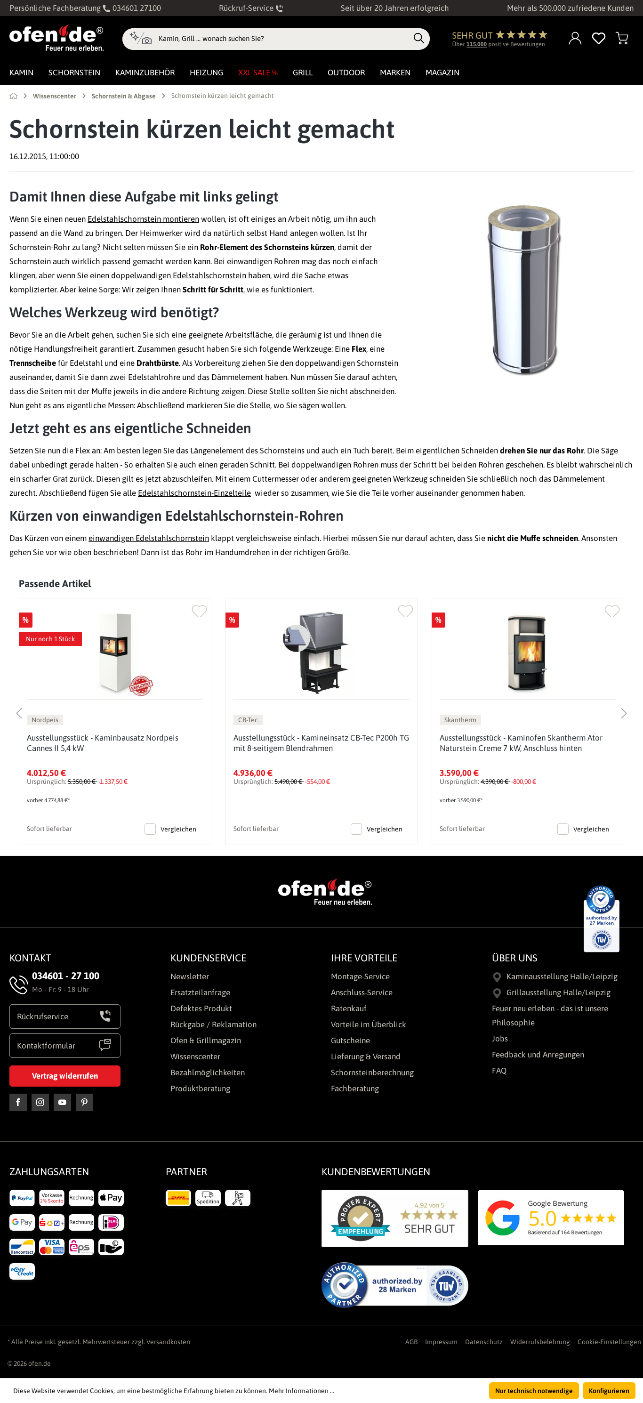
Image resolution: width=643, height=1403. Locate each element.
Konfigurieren (609, 1391)
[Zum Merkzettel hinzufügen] (199, 609)
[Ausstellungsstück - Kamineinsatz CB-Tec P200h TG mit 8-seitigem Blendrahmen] (321, 653)
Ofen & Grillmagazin (205, 1040)
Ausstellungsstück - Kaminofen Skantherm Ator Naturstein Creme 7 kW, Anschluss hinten (521, 743)
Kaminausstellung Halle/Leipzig (562, 976)
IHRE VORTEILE (364, 957)
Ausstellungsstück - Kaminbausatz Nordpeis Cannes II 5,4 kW (102, 743)
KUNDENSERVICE (208, 957)
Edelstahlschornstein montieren (143, 219)
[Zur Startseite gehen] (56, 37)
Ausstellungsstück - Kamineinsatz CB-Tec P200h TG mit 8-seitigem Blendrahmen (321, 743)
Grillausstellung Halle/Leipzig (558, 992)
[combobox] (284, 38)
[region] (321, 711)
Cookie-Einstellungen (609, 1342)
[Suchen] (419, 38)
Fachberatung (355, 1088)
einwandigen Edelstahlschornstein (148, 538)
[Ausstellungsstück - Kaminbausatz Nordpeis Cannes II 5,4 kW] (115, 653)
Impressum (441, 1342)
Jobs (500, 1038)
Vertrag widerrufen (65, 1075)
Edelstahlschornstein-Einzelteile (194, 493)
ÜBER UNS (515, 957)
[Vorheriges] (19, 711)
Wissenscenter (195, 1056)
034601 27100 (136, 8)
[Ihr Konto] (575, 39)
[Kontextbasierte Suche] (140, 39)
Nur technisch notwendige (534, 1391)
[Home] (13, 95)
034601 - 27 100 (65, 975)
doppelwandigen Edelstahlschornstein (178, 275)
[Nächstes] (624, 711)
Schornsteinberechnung (372, 1072)
